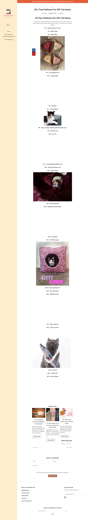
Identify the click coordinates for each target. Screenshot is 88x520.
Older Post (35, 447)
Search (52, 514)
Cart (9, 25)
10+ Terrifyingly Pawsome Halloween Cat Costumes (39, 422)
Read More (37, 436)
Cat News (61, 13)
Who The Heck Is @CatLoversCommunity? (8, 35)
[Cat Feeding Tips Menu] (13, 40)
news (53, 7)
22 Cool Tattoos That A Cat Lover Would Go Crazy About (52, 425)
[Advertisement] (52, 89)
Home (8, 31)
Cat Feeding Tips (9, 39)
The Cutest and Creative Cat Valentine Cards (66, 421)
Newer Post (69, 447)
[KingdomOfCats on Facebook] (65, 497)
